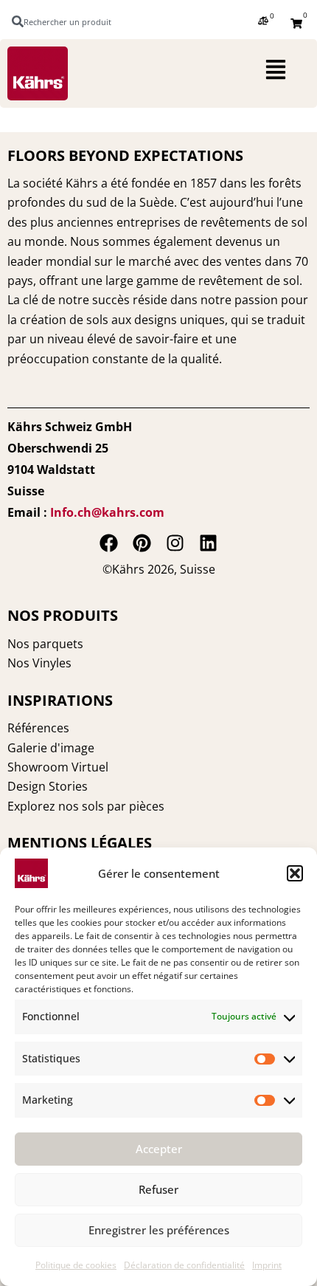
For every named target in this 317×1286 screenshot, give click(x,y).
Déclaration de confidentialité (184, 1265)
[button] (295, 873)
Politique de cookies (75, 1265)
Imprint (267, 1265)
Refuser (158, 1189)
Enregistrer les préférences (158, 1230)
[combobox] (68, 21)
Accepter (159, 1148)
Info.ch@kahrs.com (107, 512)
